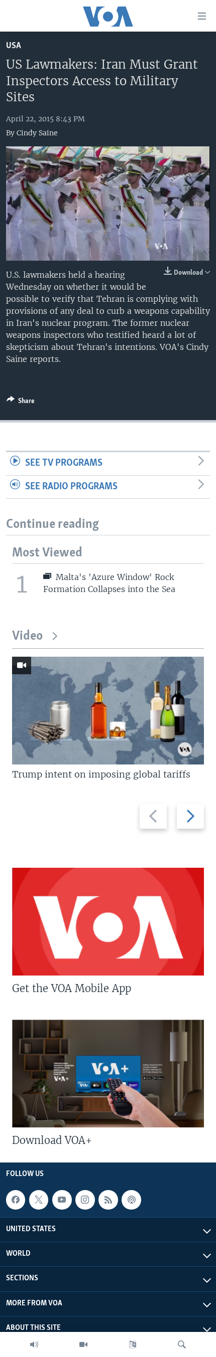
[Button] (21, 402)
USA (13, 46)
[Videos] (83, 1344)
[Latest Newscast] (34, 1344)
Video (27, 636)
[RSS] (108, 1200)
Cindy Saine (37, 132)
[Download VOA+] (108, 1073)
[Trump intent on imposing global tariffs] (108, 710)
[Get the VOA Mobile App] (108, 922)
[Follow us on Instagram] (84, 1200)
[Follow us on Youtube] (61, 1200)
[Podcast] (131, 1200)
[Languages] (133, 1344)
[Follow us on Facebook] (15, 1200)
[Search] (182, 1344)
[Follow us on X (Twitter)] (38, 1200)
